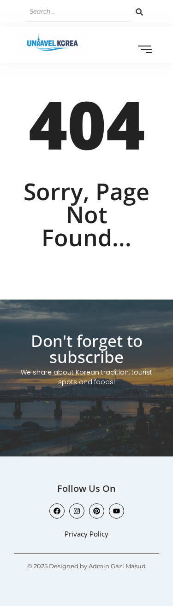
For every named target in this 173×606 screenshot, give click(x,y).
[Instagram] (76, 511)
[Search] (139, 12)
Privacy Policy (86, 533)
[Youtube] (116, 511)
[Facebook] (57, 511)
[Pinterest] (96, 511)
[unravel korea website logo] (52, 43)
